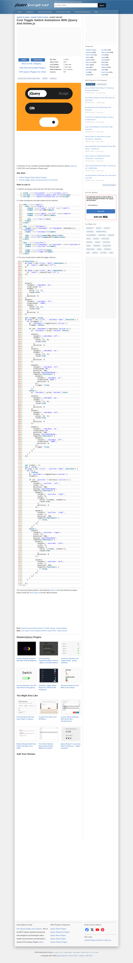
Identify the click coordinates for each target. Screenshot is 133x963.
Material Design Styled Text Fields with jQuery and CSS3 (26, 746)
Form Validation (91, 235)
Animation (89, 52)
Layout (103, 57)
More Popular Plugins (109, 185)
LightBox (88, 60)
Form (102, 55)
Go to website (68, 69)
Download (38, 60)
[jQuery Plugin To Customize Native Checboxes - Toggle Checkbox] (71, 734)
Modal (88, 238)
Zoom (103, 74)
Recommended (101, 84)
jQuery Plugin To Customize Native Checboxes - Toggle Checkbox (71, 746)
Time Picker (106, 242)
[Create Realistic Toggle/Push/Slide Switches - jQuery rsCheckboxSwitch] (49, 648)
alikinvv (53, 590)
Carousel (106, 228)
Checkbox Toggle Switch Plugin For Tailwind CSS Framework (47, 687)
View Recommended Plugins (32, 68)
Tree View (103, 252)
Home (20, 12)
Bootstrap (89, 242)
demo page (34, 593)
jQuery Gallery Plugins (58, 942)
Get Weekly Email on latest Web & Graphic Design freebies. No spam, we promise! (100, 198)
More (41, 942)
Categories (29, 12)
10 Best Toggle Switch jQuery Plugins (33, 177)
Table (102, 70)
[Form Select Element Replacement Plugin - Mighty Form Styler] (49, 734)
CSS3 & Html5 (90, 55)
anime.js (73, 166)
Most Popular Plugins (63, 12)
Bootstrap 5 (90, 228)
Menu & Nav (89, 62)
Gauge (99, 249)
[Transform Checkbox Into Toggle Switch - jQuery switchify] (71, 648)
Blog (96, 12)
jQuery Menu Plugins (58, 935)
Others (88, 65)
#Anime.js (53, 78)
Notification (97, 245)
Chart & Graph (105, 52)
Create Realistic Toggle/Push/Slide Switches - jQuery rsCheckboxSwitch (48, 660)
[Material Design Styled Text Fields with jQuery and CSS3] (27, 734)
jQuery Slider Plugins (58, 929)
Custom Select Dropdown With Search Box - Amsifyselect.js (70, 719)
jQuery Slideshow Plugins (60, 932)
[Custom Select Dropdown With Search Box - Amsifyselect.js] (71, 707)
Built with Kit (101, 217)
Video (111, 252)
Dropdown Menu (101, 231)
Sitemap (81, 955)
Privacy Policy (73, 955)
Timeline (95, 252)
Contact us (107, 940)
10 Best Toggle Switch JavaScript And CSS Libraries (38, 180)
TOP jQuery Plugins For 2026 (32, 72)
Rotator (103, 65)
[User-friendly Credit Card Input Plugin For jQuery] (27, 707)
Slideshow (104, 67)
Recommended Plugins (82, 12)
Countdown (90, 231)
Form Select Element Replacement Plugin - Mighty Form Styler (46, 746)
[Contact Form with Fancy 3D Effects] (49, 707)
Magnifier (111, 235)
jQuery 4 (98, 228)
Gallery (88, 57)
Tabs (88, 252)
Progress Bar (106, 245)
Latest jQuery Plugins (45, 12)
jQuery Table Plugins (58, 939)
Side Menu (107, 249)
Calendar (96, 238)
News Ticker (105, 238)
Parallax (97, 242)
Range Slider (90, 249)
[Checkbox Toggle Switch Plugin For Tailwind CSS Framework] (49, 675)
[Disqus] (49, 781)
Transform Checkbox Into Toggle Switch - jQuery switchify (70, 660)
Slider (87, 67)
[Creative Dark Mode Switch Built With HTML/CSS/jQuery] (27, 648)
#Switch (45, 78)
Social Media (89, 70)
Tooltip (88, 74)
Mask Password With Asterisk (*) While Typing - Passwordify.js (44, 628)
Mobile (103, 62)
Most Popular (90, 84)
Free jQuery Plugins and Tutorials (33, 4)
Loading (103, 60)
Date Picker (102, 235)
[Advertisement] (49, 41)
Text (87, 72)
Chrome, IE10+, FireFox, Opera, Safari (29, 78)
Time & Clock (105, 72)
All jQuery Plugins (91, 50)
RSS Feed (89, 955)
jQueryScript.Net (61, 955)
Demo (24, 60)
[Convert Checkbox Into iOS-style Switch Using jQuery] (27, 675)
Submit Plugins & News (93, 940)
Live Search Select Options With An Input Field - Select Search (44, 631)
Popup (89, 245)
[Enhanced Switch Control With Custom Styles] (71, 675)
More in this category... (32, 63)
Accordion (104, 50)
